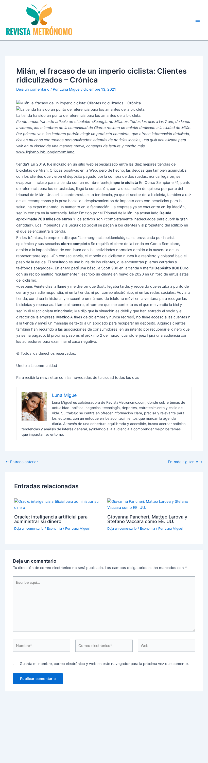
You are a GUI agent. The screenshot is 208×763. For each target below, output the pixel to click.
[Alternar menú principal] (197, 20)
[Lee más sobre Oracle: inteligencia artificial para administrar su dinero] (57, 504)
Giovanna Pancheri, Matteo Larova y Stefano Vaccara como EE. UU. (147, 519)
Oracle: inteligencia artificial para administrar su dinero (51, 519)
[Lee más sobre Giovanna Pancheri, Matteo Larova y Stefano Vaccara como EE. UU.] (150, 504)
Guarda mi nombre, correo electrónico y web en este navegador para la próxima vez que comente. (104, 663)
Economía (54, 528)
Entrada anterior (22, 462)
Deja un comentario (32, 89)
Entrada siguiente (185, 462)
